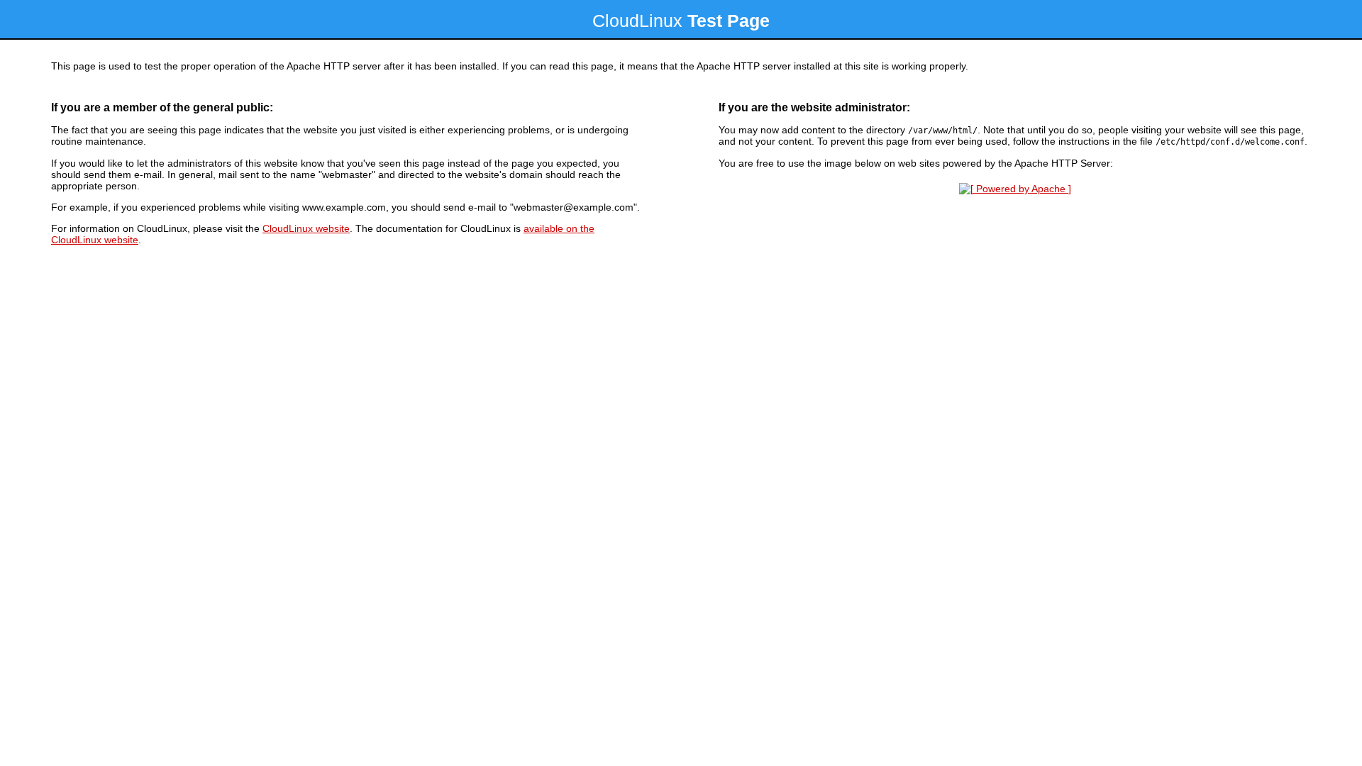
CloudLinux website (306, 228)
